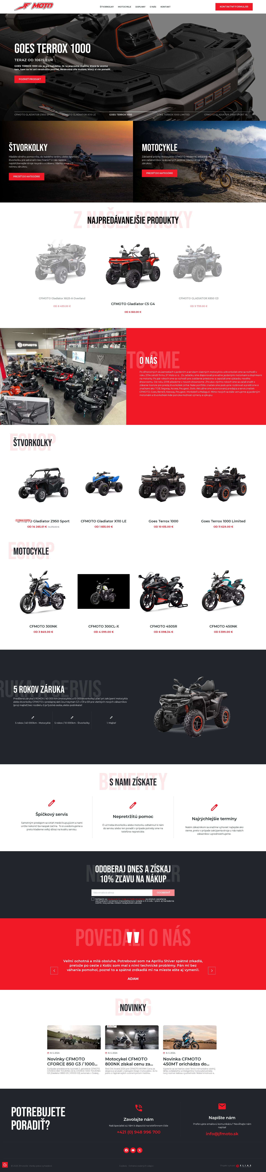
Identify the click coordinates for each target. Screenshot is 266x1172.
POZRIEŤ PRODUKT (30, 79)
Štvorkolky (107, 7)
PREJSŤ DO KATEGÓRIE (26, 176)
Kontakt (166, 7)
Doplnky (140, 7)
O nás (153, 7)
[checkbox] (92, 899)
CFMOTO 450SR (163, 626)
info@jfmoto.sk (222, 1133)
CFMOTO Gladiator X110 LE (103, 521)
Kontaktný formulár (234, 6)
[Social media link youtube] (133, 1150)
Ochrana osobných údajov (141, 1166)
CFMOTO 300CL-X (103, 626)
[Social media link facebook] (126, 1150)
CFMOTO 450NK (223, 626)
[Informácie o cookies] (5, 1165)
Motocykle (124, 7)
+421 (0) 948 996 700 (138, 1132)
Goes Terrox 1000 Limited (223, 521)
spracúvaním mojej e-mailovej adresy (126, 899)
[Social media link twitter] (139, 1150)
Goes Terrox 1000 (163, 521)
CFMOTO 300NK (43, 626)
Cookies (123, 1166)
